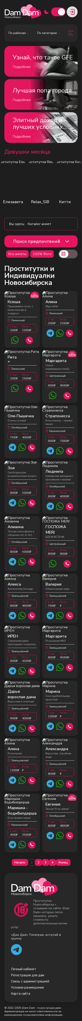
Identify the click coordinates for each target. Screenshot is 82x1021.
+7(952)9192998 (31, 844)
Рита (12, 357)
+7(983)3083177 (67, 395)
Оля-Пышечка (21, 416)
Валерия (53, 584)
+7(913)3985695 (31, 728)
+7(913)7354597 (31, 447)
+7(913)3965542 (67, 563)
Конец (63, 862)
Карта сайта (20, 994)
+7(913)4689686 (31, 615)
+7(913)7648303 (31, 671)
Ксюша (14, 301)
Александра (56, 748)
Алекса (14, 584)
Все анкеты (17, 254)
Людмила (54, 471)
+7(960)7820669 (31, 561)
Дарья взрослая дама (22, 694)
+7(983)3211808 (69, 667)
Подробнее (22, 66)
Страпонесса (57, 416)
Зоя (11, 468)
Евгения (52, 804)
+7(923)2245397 (31, 503)
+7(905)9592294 (69, 783)
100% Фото (42, 254)
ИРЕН (13, 636)
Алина (51, 301)
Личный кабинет (23, 969)
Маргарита (55, 360)
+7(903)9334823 (69, 451)
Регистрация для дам (27, 975)
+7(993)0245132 (69, 835)
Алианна (16, 526)
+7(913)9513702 (69, 726)
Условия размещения (27, 987)
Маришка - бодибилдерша (22, 810)
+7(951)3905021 (69, 615)
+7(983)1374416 (31, 780)
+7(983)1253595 (29, 340)
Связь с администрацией (30, 981)
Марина (52, 691)
